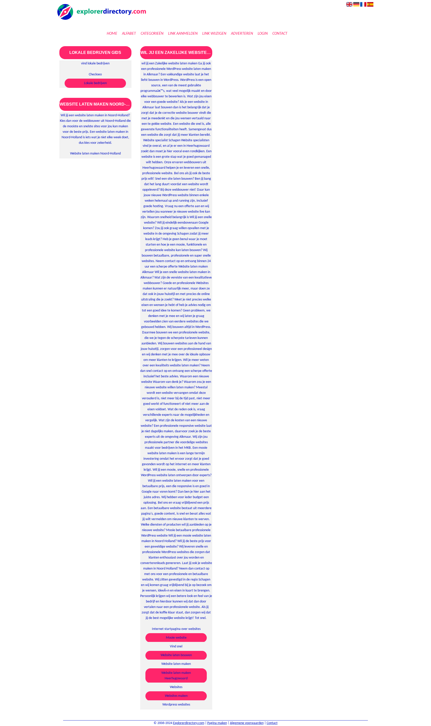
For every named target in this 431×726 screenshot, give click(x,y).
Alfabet (129, 34)
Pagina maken (217, 723)
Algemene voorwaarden (247, 723)
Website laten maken (176, 664)
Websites (176, 687)
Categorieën (152, 34)
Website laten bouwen (176, 655)
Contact (279, 34)
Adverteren (242, 34)
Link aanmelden (183, 34)
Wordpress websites (176, 705)
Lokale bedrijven (95, 83)
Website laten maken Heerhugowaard (176, 675)
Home (112, 34)
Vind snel (176, 646)
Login (263, 34)
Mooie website (176, 638)
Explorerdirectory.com (188, 723)
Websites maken (176, 696)
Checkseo (95, 74)
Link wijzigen (214, 34)
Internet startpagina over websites (176, 629)
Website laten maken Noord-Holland (95, 153)
